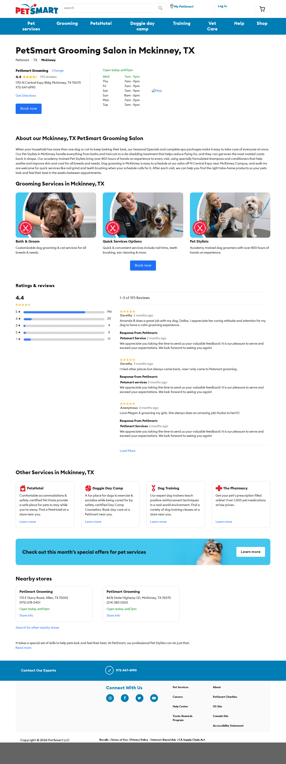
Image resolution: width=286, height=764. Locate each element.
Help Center (180, 706)
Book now (28, 108)
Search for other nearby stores (37, 627)
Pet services (31, 26)
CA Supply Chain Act (192, 739)
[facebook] (124, 698)
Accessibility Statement (228, 725)
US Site (217, 706)
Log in (222, 6)
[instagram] (110, 698)
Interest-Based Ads (163, 739)
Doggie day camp (142, 26)
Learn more (27, 521)
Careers (178, 697)
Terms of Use (119, 739)
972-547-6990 (126, 670)
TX (35, 60)
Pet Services (181, 687)
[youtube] (154, 698)
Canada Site (220, 716)
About (217, 687)
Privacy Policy (139, 739)
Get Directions (26, 95)
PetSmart (22, 60)
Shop (262, 23)
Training (181, 23)
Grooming (67, 23)
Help (239, 23)
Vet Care (212, 26)
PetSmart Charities (225, 697)
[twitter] (139, 698)
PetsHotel (101, 23)
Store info (26, 615)
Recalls (104, 739)
